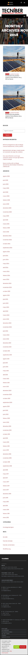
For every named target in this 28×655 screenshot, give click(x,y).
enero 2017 (6, 490)
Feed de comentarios (8, 545)
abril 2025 (5, 220)
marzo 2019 (6, 442)
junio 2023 (5, 303)
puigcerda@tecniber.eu (8, 598)
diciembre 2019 (7, 426)
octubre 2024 (6, 243)
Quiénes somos (6, 637)
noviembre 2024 (7, 239)
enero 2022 (6, 339)
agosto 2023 (6, 295)
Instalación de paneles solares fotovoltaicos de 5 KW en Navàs (13, 77)
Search (7, 135)
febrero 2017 (6, 486)
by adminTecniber (14, 74)
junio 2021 (5, 366)
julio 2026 (5, 180)
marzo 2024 (6, 271)
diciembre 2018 (7, 454)
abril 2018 (5, 470)
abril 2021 (5, 374)
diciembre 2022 (7, 323)
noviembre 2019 (7, 430)
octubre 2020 (6, 398)
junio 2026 (5, 184)
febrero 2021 (6, 382)
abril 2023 (5, 311)
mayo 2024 (6, 263)
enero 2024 (6, 279)
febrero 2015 (6, 513)
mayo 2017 (6, 474)
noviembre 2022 (7, 327)
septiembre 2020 (7, 402)
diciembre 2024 (7, 236)
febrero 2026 (6, 200)
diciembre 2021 (7, 343)
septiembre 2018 (7, 466)
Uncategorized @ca (8, 527)
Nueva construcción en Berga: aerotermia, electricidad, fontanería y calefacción (13, 164)
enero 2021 (6, 386)
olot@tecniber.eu (7, 606)
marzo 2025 (6, 224)
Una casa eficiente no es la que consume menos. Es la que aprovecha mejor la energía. (13, 157)
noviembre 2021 (7, 347)
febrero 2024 (6, 275)
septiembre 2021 (7, 355)
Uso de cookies (6, 633)
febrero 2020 (6, 418)
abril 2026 (5, 192)
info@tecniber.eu (7, 590)
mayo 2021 (6, 370)
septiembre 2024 (7, 247)
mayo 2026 (6, 188)
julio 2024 (5, 255)
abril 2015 (5, 505)
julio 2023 (5, 299)
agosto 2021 (6, 359)
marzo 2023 (6, 315)
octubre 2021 (6, 351)
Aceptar (16, 647)
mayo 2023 (6, 307)
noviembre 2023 (7, 287)
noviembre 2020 (7, 394)
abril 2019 (5, 438)
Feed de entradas (7, 541)
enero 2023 (6, 319)
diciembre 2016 (7, 493)
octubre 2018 (6, 462)
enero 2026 (6, 204)
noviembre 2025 (7, 212)
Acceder (5, 537)
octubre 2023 (6, 291)
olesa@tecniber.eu (7, 623)
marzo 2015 (6, 509)
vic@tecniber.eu (6, 615)
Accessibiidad (5, 630)
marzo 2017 (6, 482)
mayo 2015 (6, 501)
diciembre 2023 (7, 283)
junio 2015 (5, 497)
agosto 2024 (6, 251)
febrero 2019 (6, 446)
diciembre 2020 (7, 390)
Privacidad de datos (7, 632)
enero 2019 (6, 450)
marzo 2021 (6, 378)
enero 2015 (6, 517)
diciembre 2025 (7, 208)
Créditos (4, 635)
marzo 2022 (6, 335)
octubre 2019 (6, 434)
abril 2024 (5, 267)
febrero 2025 (6, 228)
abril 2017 (5, 478)
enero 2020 (6, 422)
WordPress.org (7, 549)
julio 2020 (5, 410)
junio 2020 (5, 414)
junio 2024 (6, 259)
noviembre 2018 (7, 458)
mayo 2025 (6, 216)
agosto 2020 (6, 406)
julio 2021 (5, 363)
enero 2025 (6, 232)
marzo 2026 (6, 196)
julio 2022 (5, 331)
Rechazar (23, 647)
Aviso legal (4, 628)
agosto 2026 (6, 176)
